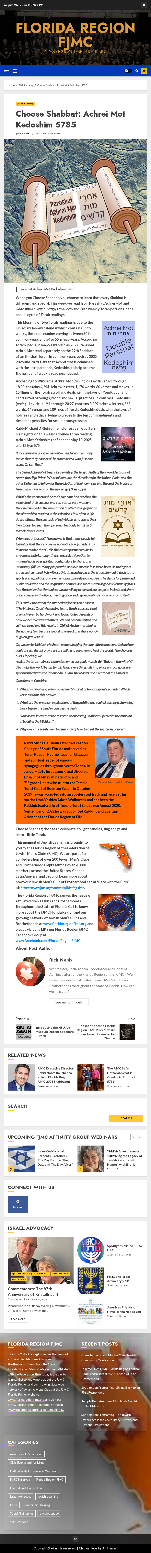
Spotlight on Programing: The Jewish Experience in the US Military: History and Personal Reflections (109, 1420)
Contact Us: (144, 71)
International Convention (26, 1488)
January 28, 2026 (49, 1086)
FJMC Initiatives (20, 1479)
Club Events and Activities (27, 1462)
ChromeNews (88, 1548)
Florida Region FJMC (75, 35)
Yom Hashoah (19, 1279)
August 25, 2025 (119, 1285)
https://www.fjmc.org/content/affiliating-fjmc (52, 887)
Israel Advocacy (60, 1273)
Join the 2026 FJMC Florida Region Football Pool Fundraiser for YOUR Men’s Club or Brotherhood (110, 1374)
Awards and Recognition (26, 1454)
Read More (18, 1319)
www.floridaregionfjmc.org (65, 924)
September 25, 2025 (36, 1299)
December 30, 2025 (120, 1086)
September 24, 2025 (120, 1255)
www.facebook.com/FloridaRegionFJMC (48, 940)
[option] (41, 1161)
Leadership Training (37, 1505)
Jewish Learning (25, 103)
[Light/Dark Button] (128, 71)
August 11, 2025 (118, 1316)
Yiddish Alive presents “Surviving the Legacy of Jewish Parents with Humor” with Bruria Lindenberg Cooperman (55, 1160)
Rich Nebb (23, 133)
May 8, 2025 (40, 133)
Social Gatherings (21, 1513)
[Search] (136, 70)
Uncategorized (49, 1513)
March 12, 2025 (118, 1163)
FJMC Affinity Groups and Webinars (30, 1273)
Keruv (13, 1505)
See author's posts (69, 1002)
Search (18, 1106)
